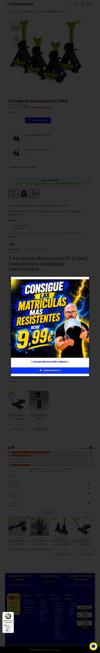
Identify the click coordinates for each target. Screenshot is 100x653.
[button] (86, 280)
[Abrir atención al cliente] (93, 646)
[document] (50, 326)
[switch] (8, 630)
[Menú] (12, 613)
